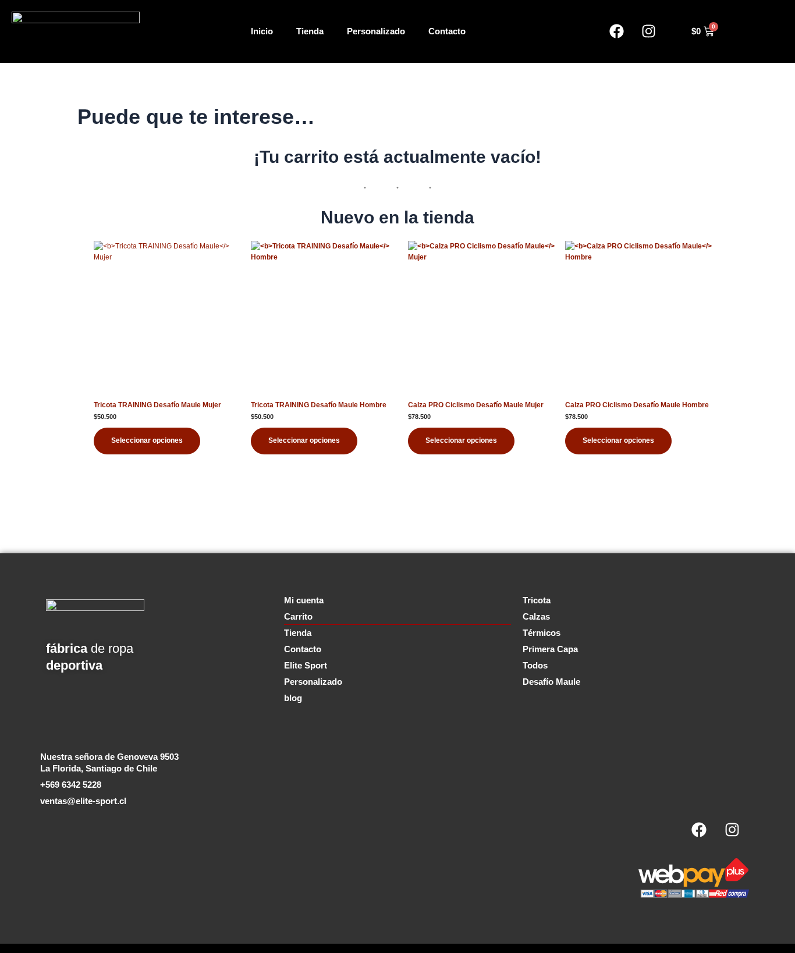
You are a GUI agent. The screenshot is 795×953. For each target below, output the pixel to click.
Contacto (447, 31)
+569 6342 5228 (70, 785)
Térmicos (541, 633)
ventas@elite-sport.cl (83, 801)
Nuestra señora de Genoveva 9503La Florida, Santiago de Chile (109, 762)
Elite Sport (305, 665)
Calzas (536, 616)
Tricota (537, 600)
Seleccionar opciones (147, 440)
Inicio (262, 31)
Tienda (310, 31)
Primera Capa (550, 649)
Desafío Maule (551, 682)
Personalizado (376, 31)
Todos (535, 665)
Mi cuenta (304, 600)
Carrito (298, 616)
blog (293, 698)
